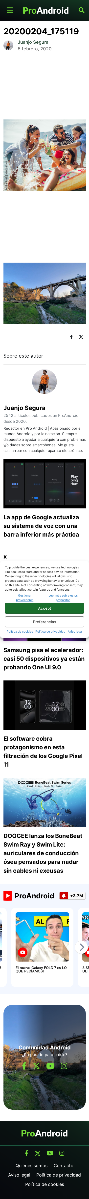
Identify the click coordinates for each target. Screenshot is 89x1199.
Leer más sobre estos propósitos (63, 598)
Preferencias (44, 621)
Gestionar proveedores (24, 598)
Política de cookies (20, 631)
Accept (44, 608)
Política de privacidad (50, 631)
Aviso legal (75, 631)
